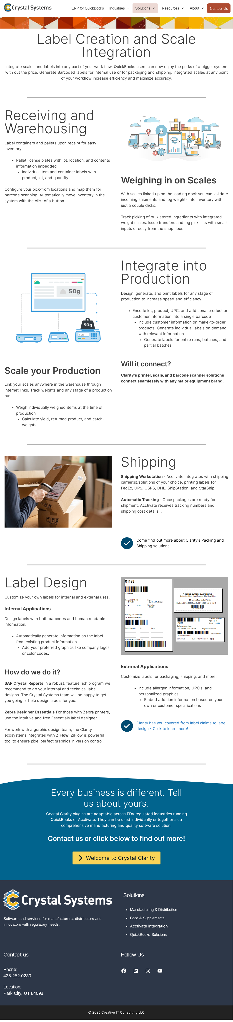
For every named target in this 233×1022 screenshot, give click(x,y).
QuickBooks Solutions (148, 934)
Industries (117, 8)
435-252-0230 (17, 975)
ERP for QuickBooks (87, 8)
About (194, 8)
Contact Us (219, 8)
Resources (170, 8)
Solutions (142, 8)
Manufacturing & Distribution (153, 910)
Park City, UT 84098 (23, 993)
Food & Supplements (147, 918)
